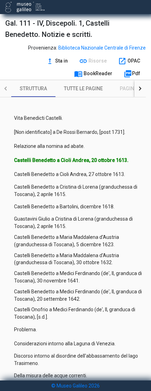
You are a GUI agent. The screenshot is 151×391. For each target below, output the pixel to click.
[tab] (33, 88)
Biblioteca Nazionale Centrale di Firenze (102, 48)
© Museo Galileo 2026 (75, 386)
